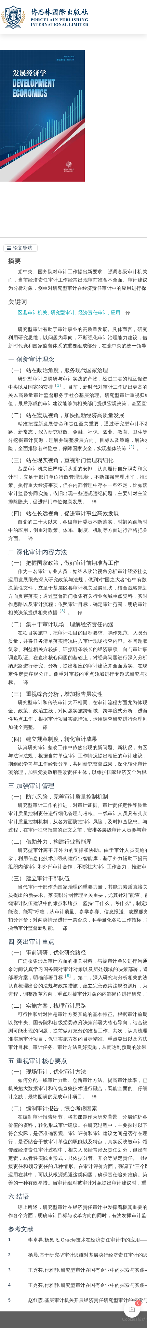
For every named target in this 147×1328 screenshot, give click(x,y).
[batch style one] (132, 1309)
